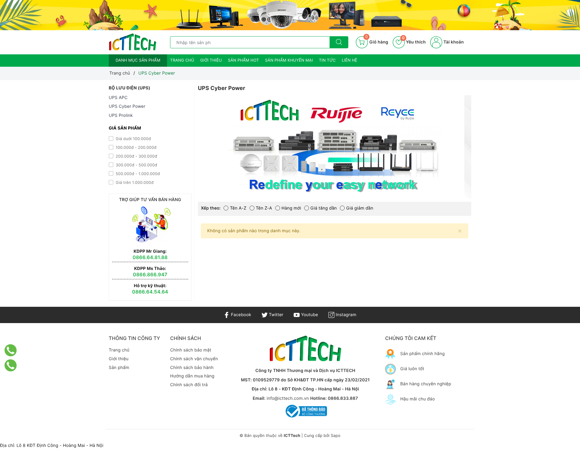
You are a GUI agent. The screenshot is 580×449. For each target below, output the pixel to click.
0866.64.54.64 (150, 292)
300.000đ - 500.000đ (135, 165)
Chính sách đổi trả (189, 384)
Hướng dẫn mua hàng (192, 376)
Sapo (335, 435)
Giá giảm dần (359, 208)
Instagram (345, 314)
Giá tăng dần (324, 208)
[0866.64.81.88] (11, 365)
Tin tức (327, 60)
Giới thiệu (211, 60)
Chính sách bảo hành (192, 367)
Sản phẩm (119, 367)
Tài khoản (453, 42)
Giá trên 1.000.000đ (133, 182)
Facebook (240, 314)
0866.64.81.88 (150, 257)
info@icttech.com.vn (288, 398)
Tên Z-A (264, 208)
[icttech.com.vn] (132, 42)
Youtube (309, 314)
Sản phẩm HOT (243, 60)
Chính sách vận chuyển (194, 358)
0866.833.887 (343, 398)
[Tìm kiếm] (339, 42)
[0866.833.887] (11, 350)
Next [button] (486, 151)
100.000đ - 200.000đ (135, 147)
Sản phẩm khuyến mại (289, 60)
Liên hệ (349, 60)
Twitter (275, 314)
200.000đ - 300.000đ (135, 156)
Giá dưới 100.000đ (132, 138)
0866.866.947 (150, 274)
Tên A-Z (238, 208)
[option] (335, 147)
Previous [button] (182, 151)
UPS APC (118, 97)
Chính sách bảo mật (190, 350)
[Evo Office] (290, 15)
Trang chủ (182, 60)
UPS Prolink (121, 115)
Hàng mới (291, 208)
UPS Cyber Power (127, 106)
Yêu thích (414, 42)
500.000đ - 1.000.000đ (137, 174)
